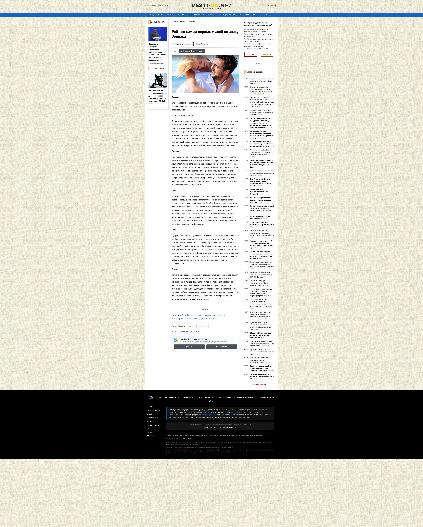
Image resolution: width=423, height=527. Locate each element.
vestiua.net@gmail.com (230, 427)
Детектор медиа (235, 412)
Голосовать (250, 55)
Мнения (181, 15)
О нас (159, 397)
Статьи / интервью (155, 15)
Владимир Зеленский (156, 63)
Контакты (199, 397)
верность (203, 326)
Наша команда (188, 397)
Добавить (189, 347)
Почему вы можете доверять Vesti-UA (186, 332)
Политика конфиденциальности (245, 397)
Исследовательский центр (230, 15)
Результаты (267, 55)
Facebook (183, 439)
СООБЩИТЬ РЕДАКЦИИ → (212, 427)
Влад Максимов (202, 44)
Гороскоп (182, 326)
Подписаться (221, 347)
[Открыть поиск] (276, 5)
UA (266, 15)
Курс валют (151, 432)
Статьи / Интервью (153, 411)
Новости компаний (196, 15)
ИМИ (227, 412)
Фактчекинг (209, 397)
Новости (170, 15)
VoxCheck (212, 415)
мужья (192, 326)
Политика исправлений (224, 397)
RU (260, 15)
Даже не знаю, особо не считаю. (257, 49)
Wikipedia (190, 439)
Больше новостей (259, 385)
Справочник (250, 15)
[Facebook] (268, 5)
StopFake (205, 415)
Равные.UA (212, 15)
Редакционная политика (172, 397)
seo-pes (190, 115)
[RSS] (272, 5)
